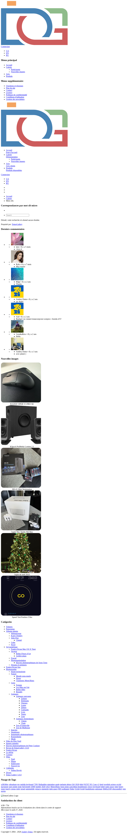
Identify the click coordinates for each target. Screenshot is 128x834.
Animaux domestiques (25, 719)
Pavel (13, 645)
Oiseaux (24, 703)
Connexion (5, 47)
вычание (4, 787)
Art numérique (12, 647)
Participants (15, 69)
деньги (38, 789)
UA (7, 51)
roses (3, 789)
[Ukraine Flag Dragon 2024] (17, 297)
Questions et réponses (14, 86)
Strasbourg (15, 732)
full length (26, 787)
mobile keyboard (27, 784)
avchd (118, 784)
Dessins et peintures (19, 665)
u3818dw (4, 784)
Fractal (13, 658)
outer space (109, 787)
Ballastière (42, 784)
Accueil (9, 65)
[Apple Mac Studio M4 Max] (21, 530)
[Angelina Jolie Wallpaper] (17, 262)
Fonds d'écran (11, 750)
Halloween (15, 764)
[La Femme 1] (17, 332)
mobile (38, 787)
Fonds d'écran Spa (13, 667)
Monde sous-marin (23, 676)
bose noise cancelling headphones (73, 787)
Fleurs (18, 678)
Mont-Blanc (55, 787)
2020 (44, 787)
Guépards (25, 710)
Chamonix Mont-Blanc (25, 681)
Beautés (19, 692)
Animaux (14, 694)
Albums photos (12, 631)
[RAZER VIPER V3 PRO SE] (21, 402)
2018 (77, 784)
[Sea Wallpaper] (17, 279)
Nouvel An (15, 766)
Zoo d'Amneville (22, 725)
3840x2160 (107, 789)
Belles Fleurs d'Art (23, 654)
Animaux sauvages (23, 696)
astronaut (98, 789)
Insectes (14, 730)
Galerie (9, 67)
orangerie (45, 789)
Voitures (9, 627)
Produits (9, 76)
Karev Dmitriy (16, 636)
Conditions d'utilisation (15, 97)
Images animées (12, 743)
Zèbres (23, 707)
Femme (19, 685)
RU (7, 55)
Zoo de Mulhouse (23, 728)
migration (51, 784)
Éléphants (25, 701)
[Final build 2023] (17, 349)
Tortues (24, 698)
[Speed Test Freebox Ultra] (21, 615)
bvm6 (82, 789)
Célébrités (10, 768)
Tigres (23, 714)
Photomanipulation (18, 660)
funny (121, 787)
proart (23, 789)
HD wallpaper (63, 789)
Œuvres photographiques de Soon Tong (31, 663)
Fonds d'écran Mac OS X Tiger (23, 649)
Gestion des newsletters (15, 99)
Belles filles (20, 690)
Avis (8, 74)
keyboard (96, 787)
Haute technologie (18, 672)
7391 (36, 784)
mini (116, 787)
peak (20, 787)
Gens (13, 683)
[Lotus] (17, 245)
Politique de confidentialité (16, 95)
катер (3, 791)
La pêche (9, 752)
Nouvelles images (18, 72)
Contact (9, 90)
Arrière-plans (21, 656)
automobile (30, 789)
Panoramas (10, 629)
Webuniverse (16, 633)
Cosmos (9, 755)
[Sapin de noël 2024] (21, 572)
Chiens (23, 721)
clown (90, 787)
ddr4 (81, 784)
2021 (48, 787)
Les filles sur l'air (22, 687)
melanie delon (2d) (67, 784)
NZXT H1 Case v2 (91, 784)
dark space (53, 789)
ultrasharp (13, 784)
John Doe (15, 638)
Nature (13, 674)
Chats (23, 723)
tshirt (103, 787)
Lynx (23, 712)
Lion (23, 716)
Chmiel (19, 640)
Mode (13, 739)
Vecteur (14, 651)
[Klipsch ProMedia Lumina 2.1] (21, 444)
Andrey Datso (27, 832)
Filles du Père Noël (13, 741)
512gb (77, 789)
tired (101, 784)
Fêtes (8, 757)
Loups (23, 705)
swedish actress (110, 784)
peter (18, 789)
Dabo (72, 789)
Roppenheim (16, 737)
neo (124, 789)
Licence (9, 93)
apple (57, 784)
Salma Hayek (16, 770)
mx (18, 784)
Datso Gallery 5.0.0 (14, 775)
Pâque (13, 761)
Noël (13, 759)
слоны (13, 789)
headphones (90, 789)
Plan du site (10, 88)
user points (13, 787)
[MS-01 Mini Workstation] (21, 487)
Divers (8, 773)
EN (7, 53)
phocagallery (117, 789)
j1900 (33, 787)
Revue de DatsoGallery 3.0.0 (17, 748)
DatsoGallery (17, 224)
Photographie (11, 669)
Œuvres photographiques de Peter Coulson (23, 746)
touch (8, 789)
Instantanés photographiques (22, 734)
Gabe (13, 642)
